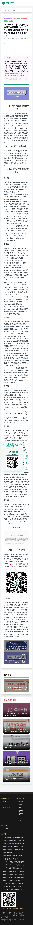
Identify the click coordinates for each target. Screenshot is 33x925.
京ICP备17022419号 (6, 921)
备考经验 (15, 18)
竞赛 (20, 820)
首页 (5, 10)
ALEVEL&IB (22, 817)
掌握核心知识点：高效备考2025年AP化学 (14, 859)
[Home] (8, 3)
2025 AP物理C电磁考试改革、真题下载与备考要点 (14, 853)
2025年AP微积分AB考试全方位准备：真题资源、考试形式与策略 (14, 871)
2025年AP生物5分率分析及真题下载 (12, 868)
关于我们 (5, 829)
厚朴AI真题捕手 (5, 917)
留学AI (5, 802)
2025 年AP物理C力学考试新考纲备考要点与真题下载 (14, 837)
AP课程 (3, 913)
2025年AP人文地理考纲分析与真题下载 (13, 865)
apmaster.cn (6, 811)
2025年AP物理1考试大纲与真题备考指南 (14, 840)
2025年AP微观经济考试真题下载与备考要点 (14, 850)
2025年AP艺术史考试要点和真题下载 (13, 880)
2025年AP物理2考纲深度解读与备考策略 (14, 843)
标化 (9, 10)
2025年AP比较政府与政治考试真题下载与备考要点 (14, 889)
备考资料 (11, 21)
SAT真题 (21, 802)
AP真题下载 (24, 18)
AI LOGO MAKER (6, 915)
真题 (11, 18)
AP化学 (6, 21)
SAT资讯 (21, 805)
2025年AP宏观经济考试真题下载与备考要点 (14, 874)
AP (12, 10)
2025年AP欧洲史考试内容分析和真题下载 (14, 877)
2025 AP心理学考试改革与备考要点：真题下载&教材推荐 (14, 856)
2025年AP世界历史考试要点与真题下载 (13, 862)
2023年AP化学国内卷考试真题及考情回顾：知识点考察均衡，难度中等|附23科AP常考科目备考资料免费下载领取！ (16, 605)
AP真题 (20, 808)
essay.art (5, 805)
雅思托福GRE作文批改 (18, 915)
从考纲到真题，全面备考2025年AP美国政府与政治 (14, 883)
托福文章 (21, 814)
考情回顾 (6, 18)
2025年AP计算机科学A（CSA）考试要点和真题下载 (14, 886)
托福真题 (21, 811)
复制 (27, 58)
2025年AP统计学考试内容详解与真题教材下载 (14, 847)
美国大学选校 (6, 808)
